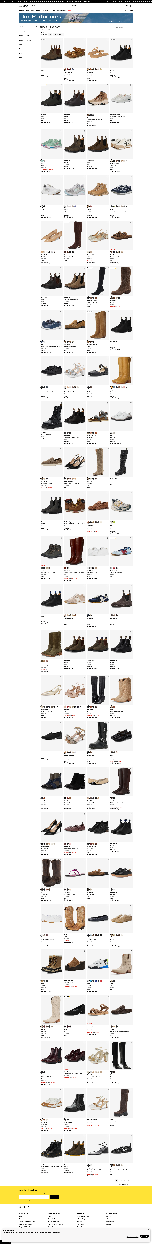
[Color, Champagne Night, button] (44, 935)
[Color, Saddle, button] (70, 798)
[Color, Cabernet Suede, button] (91, 387)
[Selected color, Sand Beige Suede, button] (111, 935)
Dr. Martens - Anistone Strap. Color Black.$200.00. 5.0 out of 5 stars (98, 742)
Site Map (79, 1221)
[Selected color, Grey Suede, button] (111, 615)
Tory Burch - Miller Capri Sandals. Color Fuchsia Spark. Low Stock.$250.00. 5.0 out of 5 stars (75, 879)
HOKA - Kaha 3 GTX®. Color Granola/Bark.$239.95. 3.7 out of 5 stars (98, 196)
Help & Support (128, 10)
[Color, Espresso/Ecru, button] (116, 935)
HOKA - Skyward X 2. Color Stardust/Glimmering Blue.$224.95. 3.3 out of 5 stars (75, 196)
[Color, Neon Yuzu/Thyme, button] (114, 522)
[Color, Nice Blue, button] (49, 707)
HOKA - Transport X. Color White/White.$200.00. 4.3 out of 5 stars (52, 196)
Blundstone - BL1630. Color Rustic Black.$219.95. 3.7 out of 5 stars (52, 512)
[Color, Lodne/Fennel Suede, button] (70, 615)
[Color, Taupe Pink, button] (121, 206)
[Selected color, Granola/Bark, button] (88, 206)
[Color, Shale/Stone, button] (44, 981)
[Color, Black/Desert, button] (72, 615)
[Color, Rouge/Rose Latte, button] (91, 206)
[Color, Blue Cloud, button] (91, 935)
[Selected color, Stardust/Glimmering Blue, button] (65, 206)
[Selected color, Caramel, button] (65, 69)
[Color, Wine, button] (67, 798)
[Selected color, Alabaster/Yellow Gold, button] (111, 522)
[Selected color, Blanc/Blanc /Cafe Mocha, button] (42, 1119)
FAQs (49, 1216)
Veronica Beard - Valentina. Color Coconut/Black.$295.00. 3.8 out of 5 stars (121, 150)
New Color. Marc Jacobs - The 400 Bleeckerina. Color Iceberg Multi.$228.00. (121, 558)
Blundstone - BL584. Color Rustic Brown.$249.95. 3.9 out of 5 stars (98, 651)
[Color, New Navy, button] (114, 252)
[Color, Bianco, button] (91, 1165)
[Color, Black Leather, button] (93, 341)
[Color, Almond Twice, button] (96, 568)
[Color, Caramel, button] (96, 433)
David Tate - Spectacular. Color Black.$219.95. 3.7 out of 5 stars (75, 788)
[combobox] (50, 5)
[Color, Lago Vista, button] (119, 206)
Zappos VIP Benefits (25, 1227)
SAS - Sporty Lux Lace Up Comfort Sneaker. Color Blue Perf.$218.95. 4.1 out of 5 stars (52, 331)
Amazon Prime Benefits (25, 1224)
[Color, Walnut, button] (67, 478)
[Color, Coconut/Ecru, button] (121, 160)
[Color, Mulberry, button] (67, 1026)
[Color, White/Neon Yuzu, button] (67, 206)
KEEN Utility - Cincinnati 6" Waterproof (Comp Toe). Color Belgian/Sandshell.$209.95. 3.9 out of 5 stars (75, 512)
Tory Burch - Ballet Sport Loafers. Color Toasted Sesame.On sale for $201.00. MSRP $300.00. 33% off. (52, 467)
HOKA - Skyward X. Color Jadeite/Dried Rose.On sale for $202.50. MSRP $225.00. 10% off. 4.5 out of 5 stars (52, 150)
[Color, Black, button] (70, 69)
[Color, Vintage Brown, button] (70, 433)
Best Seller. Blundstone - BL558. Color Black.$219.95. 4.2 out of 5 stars (121, 59)
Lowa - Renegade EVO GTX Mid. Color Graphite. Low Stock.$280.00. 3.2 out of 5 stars (52, 558)
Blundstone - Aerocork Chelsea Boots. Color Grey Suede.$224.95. (121, 605)
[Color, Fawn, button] (52, 1026)
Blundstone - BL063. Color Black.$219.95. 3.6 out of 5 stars (121, 331)
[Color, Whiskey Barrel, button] (114, 707)
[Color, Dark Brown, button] (54, 252)
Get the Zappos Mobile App (27, 1221)
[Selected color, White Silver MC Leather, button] (88, 568)
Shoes (108, 1227)
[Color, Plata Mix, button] (124, 206)
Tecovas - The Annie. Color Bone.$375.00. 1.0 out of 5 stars (52, 1016)
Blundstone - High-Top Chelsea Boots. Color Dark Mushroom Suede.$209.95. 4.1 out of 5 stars (75, 287)
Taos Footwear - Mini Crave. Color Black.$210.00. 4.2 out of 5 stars (98, 833)
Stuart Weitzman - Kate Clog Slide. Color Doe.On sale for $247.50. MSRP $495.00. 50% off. (75, 970)
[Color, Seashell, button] (98, 1072)
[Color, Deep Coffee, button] (67, 252)
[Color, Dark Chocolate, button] (114, 1072)
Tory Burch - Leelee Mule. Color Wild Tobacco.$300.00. (98, 879)
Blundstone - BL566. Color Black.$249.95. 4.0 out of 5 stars (52, 605)
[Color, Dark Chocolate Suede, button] (96, 522)
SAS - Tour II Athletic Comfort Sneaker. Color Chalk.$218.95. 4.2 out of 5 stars (52, 925)
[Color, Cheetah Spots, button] (91, 889)
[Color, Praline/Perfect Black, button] (119, 252)
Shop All (128, 21)
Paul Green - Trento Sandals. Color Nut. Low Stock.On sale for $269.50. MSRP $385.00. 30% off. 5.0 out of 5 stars (98, 1016)
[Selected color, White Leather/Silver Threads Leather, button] (111, 433)
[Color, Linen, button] (70, 387)
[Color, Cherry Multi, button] (114, 568)
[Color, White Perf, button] (44, 341)
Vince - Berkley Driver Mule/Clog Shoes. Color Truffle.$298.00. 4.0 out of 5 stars (121, 1016)
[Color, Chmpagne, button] (47, 568)
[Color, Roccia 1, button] (47, 252)
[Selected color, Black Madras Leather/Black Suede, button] (111, 752)
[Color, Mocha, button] (96, 478)
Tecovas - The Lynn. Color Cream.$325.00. (121, 970)
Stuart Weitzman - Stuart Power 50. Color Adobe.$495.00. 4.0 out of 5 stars (52, 242)
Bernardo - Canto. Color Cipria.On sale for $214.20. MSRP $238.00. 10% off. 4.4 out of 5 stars (75, 696)
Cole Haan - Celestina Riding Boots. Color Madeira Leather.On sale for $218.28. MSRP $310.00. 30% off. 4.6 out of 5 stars (121, 788)
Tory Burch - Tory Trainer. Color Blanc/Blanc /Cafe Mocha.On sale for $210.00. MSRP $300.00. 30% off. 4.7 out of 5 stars (52, 1109)
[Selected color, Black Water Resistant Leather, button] (88, 387)
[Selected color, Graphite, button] (42, 568)
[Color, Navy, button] (116, 387)
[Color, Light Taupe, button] (116, 298)
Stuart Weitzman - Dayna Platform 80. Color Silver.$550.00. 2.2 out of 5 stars (75, 377)
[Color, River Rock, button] (93, 935)
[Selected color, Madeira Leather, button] (111, 798)
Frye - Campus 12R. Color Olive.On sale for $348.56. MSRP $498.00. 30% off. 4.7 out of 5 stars (52, 651)
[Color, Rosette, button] (91, 433)
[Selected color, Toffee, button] (65, 341)
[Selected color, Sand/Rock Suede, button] (65, 615)
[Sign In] (127, 5)
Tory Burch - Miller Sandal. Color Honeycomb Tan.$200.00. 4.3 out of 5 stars (98, 59)
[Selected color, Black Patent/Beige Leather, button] (88, 798)
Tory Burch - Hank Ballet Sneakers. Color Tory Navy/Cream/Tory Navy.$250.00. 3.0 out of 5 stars (98, 605)
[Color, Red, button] (67, 69)
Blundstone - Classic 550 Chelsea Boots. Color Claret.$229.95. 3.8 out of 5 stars (75, 423)
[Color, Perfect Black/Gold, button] (101, 935)
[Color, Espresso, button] (49, 568)
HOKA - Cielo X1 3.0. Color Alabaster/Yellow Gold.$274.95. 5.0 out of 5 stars (121, 512)
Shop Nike (112, 21)
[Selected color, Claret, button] (65, 433)
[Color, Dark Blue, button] (72, 69)
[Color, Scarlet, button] (44, 1026)
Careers (21, 1219)
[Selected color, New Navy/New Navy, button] (88, 935)
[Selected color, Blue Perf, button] (42, 341)
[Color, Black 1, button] (70, 252)
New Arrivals (110, 1221)
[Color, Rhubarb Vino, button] (47, 935)
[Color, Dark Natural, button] (114, 1165)
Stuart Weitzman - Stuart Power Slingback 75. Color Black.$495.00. (75, 467)
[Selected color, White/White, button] (42, 206)
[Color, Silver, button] (52, 252)
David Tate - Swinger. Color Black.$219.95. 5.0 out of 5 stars (52, 788)
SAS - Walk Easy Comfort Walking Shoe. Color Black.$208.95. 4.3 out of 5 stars (52, 377)
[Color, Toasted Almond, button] (96, 298)
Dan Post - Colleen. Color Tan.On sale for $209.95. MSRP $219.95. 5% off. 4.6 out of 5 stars (75, 925)
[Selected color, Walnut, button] (65, 252)
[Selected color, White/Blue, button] (88, 981)
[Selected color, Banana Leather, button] (111, 387)
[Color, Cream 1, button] (77, 387)
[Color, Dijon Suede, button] (93, 522)
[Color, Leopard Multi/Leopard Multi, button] (98, 935)
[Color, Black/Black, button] (91, 115)
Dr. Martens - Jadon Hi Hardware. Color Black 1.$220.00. (52, 423)
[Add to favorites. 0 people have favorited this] (61, 39)
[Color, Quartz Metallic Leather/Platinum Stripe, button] (114, 433)
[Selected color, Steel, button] (88, 433)
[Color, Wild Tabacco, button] (70, 341)
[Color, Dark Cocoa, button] (96, 935)
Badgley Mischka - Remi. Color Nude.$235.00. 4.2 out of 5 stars (75, 742)
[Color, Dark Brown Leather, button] (93, 707)
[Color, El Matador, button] (101, 981)
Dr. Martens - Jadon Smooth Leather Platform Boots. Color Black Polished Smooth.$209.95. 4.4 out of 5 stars (52, 1155)
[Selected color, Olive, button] (42, 661)
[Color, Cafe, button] (47, 1026)
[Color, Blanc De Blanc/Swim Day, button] (44, 160)
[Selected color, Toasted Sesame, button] (42, 478)
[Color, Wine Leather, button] (96, 707)
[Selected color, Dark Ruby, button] (42, 1072)
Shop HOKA (120, 21)
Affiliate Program (82, 1219)
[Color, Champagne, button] (72, 707)
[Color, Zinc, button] (67, 433)
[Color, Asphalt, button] (44, 568)
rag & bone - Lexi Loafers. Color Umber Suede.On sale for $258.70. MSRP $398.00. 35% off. (98, 512)
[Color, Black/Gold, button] (93, 981)
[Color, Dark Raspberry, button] (96, 69)
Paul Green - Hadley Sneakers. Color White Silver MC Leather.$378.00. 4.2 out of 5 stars (98, 558)
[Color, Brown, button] (114, 298)
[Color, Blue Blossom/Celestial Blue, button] (75, 206)
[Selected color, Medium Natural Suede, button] (88, 341)
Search (74, 5)
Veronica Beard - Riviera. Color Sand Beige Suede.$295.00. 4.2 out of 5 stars (121, 925)
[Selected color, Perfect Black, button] (88, 1165)
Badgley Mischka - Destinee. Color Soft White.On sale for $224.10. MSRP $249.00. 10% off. (98, 1109)
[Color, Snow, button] (91, 478)
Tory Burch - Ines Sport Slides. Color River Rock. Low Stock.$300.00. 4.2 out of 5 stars (121, 242)
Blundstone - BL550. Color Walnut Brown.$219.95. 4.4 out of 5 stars (75, 105)
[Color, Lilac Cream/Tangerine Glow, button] (72, 206)
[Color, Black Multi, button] (116, 568)
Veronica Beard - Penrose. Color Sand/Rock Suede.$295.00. (75, 605)
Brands (108, 1216)
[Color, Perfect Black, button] (116, 252)
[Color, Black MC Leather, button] (93, 568)
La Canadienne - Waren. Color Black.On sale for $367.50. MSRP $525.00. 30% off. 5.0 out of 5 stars (75, 1109)
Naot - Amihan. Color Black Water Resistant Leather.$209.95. (98, 377)
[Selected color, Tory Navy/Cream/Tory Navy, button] (88, 615)
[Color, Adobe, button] (67, 387)
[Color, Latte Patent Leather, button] (98, 798)
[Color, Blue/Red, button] (96, 981)
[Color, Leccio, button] (93, 69)
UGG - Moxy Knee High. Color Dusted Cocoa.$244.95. (121, 1109)
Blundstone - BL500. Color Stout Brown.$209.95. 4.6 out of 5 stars (52, 287)
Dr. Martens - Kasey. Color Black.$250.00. (121, 467)
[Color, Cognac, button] (96, 844)
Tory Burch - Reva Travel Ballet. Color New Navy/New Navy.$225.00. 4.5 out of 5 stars (98, 925)
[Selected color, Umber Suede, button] (88, 522)
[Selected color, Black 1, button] (42, 844)
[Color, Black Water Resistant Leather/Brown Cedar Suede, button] (114, 752)
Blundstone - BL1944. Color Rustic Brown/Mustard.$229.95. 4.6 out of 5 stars (75, 1155)
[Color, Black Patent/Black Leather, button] (96, 798)
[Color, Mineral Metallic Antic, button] (91, 568)
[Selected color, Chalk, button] (42, 935)
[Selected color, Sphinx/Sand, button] (88, 115)
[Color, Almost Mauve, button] (72, 387)
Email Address (25, 1197)
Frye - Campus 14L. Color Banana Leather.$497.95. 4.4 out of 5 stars (121, 377)
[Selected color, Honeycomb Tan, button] (88, 69)
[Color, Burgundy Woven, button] (116, 1165)
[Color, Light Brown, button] (119, 387)
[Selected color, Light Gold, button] (42, 707)
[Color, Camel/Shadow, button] (44, 707)
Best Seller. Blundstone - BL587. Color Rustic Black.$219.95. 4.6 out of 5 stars (52, 105)
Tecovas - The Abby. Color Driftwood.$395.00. (98, 467)
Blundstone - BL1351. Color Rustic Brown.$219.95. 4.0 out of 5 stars (75, 150)
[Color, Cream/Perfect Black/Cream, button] (91, 615)
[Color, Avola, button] (121, 252)
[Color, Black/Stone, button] (47, 981)
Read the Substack (84, 1)
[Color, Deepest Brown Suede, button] (116, 615)
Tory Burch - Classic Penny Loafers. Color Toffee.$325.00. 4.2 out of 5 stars (75, 331)
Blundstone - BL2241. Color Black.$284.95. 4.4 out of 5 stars (121, 833)
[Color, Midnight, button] (93, 478)
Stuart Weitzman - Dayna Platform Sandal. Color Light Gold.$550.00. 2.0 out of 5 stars (98, 1063)
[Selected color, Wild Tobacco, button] (88, 889)
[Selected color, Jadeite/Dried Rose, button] (42, 160)
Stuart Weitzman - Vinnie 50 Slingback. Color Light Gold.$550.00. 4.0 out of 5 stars (52, 696)
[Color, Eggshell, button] (70, 707)
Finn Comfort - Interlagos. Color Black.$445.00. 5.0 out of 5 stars (121, 879)
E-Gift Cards (81, 1227)
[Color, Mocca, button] (70, 1026)
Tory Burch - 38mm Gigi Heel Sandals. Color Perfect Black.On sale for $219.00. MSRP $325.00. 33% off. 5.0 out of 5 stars (98, 1155)
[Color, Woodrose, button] (47, 661)
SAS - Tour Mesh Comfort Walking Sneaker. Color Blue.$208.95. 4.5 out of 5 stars (121, 196)
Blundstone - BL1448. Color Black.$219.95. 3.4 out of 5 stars (121, 651)
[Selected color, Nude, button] (65, 752)
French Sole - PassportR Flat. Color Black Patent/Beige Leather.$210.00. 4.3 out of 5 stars (98, 788)
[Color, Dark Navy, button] (77, 707)
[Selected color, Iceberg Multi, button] (111, 568)
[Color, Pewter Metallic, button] (91, 798)
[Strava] (29, 1207)
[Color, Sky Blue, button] (114, 387)
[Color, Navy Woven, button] (119, 1165)
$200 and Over (57, 34)
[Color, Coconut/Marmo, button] (124, 160)
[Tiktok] (24, 1207)
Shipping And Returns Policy (56, 1224)
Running (108, 1224)
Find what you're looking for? (123, 1184)
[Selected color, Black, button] (88, 298)
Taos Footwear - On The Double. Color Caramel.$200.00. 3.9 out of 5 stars (75, 59)
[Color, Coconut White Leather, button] (121, 935)
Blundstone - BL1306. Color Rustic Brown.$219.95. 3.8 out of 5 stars (75, 651)
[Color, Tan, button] (91, 69)
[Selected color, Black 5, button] (111, 1072)
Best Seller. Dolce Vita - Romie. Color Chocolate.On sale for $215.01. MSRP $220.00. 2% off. (121, 287)
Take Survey (80, 1224)
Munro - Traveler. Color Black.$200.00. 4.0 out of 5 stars (52, 742)
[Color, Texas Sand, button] (114, 615)
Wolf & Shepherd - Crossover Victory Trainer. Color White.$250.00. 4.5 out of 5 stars (121, 105)
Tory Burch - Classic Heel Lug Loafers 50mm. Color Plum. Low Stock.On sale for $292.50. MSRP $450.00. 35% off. (75, 1063)
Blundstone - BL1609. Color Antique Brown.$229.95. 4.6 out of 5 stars (98, 150)
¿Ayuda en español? (54, 1221)
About (20, 1216)
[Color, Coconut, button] (98, 69)
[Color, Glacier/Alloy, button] (93, 115)
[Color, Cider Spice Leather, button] (91, 707)
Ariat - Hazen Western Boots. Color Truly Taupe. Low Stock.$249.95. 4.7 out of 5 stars (121, 696)
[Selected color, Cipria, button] (65, 707)
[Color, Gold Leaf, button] (101, 69)
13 (128, 1180)
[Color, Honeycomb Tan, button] (70, 889)
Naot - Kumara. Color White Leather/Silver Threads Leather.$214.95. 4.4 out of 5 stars (121, 423)
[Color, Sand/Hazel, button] (114, 935)
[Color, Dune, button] (114, 1026)
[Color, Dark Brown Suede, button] (91, 341)
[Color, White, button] (114, 889)
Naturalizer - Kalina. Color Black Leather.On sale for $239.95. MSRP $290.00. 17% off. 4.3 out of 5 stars (98, 696)
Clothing (108, 1219)
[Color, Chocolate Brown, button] (75, 615)
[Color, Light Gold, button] (44, 252)
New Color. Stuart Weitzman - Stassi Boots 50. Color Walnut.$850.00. (75, 242)
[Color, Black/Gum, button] (98, 981)
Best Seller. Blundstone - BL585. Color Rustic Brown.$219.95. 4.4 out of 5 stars (52, 59)
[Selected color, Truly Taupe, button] (111, 707)
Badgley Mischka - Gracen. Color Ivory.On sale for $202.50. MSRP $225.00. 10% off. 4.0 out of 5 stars (98, 242)
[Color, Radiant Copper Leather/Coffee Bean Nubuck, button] (116, 752)
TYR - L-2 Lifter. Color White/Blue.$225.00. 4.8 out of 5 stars (98, 970)
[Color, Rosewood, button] (70, 478)
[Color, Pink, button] (124, 387)
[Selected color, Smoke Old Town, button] (42, 889)
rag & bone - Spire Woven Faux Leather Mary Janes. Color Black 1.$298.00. (121, 1155)
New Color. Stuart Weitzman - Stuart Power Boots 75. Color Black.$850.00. (98, 287)
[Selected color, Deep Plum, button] (65, 844)
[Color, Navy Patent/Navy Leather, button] (93, 798)
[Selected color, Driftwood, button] (88, 478)
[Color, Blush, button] (70, 844)
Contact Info (51, 1219)
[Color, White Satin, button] (72, 752)
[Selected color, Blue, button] (111, 206)
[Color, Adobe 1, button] (72, 478)
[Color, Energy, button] (114, 206)
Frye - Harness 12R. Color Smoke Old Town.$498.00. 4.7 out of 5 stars (52, 879)
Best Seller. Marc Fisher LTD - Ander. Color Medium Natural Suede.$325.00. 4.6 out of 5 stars (98, 331)
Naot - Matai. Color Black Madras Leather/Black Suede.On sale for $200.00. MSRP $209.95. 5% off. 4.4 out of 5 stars (121, 742)
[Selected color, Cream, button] (111, 981)
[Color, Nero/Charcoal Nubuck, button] (44, 387)
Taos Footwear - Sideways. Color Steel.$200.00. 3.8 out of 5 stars (98, 423)
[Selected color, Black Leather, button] (88, 707)
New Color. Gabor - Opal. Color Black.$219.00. (75, 1016)
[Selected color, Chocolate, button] (111, 298)
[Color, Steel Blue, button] (91, 981)
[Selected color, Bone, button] (42, 1026)
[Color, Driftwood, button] (72, 341)
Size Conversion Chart (83, 1216)
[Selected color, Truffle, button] (111, 1026)
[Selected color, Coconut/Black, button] (111, 160)
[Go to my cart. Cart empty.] (131, 5)
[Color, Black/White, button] (114, 160)
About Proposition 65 (54, 1227)
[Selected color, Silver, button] (65, 387)
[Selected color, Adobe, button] (42, 252)
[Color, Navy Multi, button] (119, 160)
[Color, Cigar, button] (47, 844)
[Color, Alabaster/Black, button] (70, 206)
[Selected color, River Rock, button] (111, 252)
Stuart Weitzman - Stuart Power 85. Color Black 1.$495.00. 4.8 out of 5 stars (52, 833)
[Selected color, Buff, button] (42, 981)
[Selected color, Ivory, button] (88, 252)
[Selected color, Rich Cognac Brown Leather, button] (65, 568)
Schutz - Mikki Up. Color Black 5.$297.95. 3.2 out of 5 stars (121, 1063)
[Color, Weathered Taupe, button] (91, 298)
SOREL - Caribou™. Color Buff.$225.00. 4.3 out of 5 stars (52, 970)
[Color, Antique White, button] (101, 522)
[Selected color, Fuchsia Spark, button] (65, 889)
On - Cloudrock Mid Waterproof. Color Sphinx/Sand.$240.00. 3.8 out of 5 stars (98, 105)
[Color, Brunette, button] (67, 1119)
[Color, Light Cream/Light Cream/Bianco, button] (47, 1119)
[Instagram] (20, 1207)
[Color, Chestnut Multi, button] (116, 160)
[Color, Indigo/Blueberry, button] (47, 387)
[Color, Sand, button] (67, 615)
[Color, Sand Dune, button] (44, 478)
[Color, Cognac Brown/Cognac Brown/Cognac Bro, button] (44, 1119)
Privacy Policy (55, 1232)
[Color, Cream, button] (52, 844)
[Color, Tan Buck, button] (44, 661)
